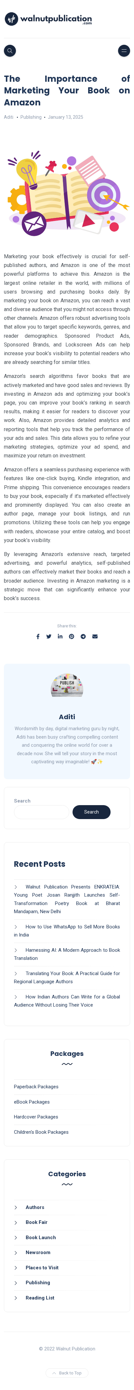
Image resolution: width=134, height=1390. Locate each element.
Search (22, 801)
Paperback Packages (36, 1087)
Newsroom (38, 1252)
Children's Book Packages (41, 1132)
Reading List (40, 1298)
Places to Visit (42, 1268)
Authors (35, 1207)
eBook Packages (32, 1102)
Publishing (31, 117)
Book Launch (41, 1237)
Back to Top (70, 1373)
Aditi (8, 117)
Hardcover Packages (36, 1117)
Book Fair (36, 1222)
